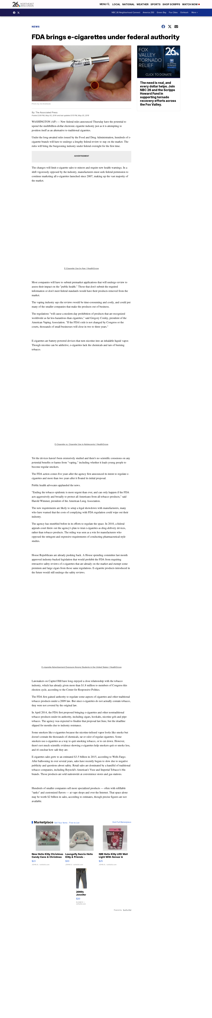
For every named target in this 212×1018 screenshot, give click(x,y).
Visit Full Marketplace (121, 822)
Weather (143, 4)
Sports (156, 4)
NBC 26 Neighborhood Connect (126, 12)
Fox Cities (173, 12)
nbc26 (19, 13)
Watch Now (190, 4)
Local (116, 4)
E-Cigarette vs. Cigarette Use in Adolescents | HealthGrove (81, 444)
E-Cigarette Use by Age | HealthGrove (81, 268)
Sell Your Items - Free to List (66, 823)
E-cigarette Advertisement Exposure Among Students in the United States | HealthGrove (82, 667)
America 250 (148, 12)
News (36, 26)
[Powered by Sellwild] (127, 910)
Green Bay (161, 12)
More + (195, 12)
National (128, 4)
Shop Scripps (171, 4)
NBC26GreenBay (15, 13)
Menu (103, 4)
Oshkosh (184, 12)
